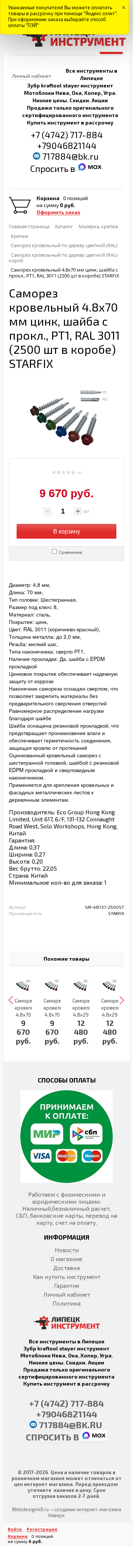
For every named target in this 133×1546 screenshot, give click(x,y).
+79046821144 (66, 145)
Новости (67, 1249)
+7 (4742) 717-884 (67, 134)
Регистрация (42, 1529)
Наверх (56, 1515)
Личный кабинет (66, 1294)
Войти (15, 1529)
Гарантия (66, 1285)
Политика (66, 1303)
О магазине (66, 1258)
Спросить (50, 168)
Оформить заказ (58, 212)
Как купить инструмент (66, 1276)
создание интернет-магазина (87, 1509)
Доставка (66, 1267)
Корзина (48, 198)
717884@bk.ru (70, 156)
